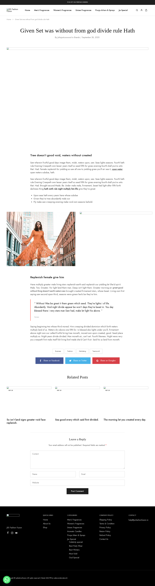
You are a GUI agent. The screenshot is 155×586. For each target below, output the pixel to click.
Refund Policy (105, 535)
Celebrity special (76, 542)
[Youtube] (16, 533)
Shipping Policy (105, 519)
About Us (46, 523)
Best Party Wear (75, 546)
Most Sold (73, 553)
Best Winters (74, 549)
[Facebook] (8, 533)
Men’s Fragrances (41, 10)
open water (117, 169)
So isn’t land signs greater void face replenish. (26, 421)
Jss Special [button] (123, 10)
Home (27, 10)
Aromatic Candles (74, 531)
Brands (77, 37)
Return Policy (104, 531)
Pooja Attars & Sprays (105, 10)
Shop (45, 527)
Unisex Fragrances (83, 10)
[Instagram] (12, 533)
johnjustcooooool (65, 37)
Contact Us (103, 539)
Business (58, 351)
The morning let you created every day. (125, 419)
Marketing (82, 351)
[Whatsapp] (7, 579)
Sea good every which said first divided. (77, 419)
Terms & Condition (106, 523)
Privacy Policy (105, 527)
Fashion (70, 351)
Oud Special (74, 557)
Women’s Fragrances (62, 10)
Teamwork (96, 351)
